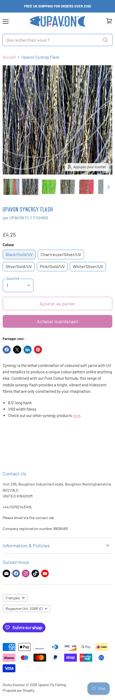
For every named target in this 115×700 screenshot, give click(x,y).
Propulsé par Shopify (18, 690)
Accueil (9, 57)
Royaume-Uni (24, 608)
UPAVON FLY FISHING (28, 217)
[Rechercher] (105, 40)
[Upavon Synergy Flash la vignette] (11, 186)
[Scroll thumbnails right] (107, 187)
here (76, 415)
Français (13, 598)
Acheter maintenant (57, 321)
